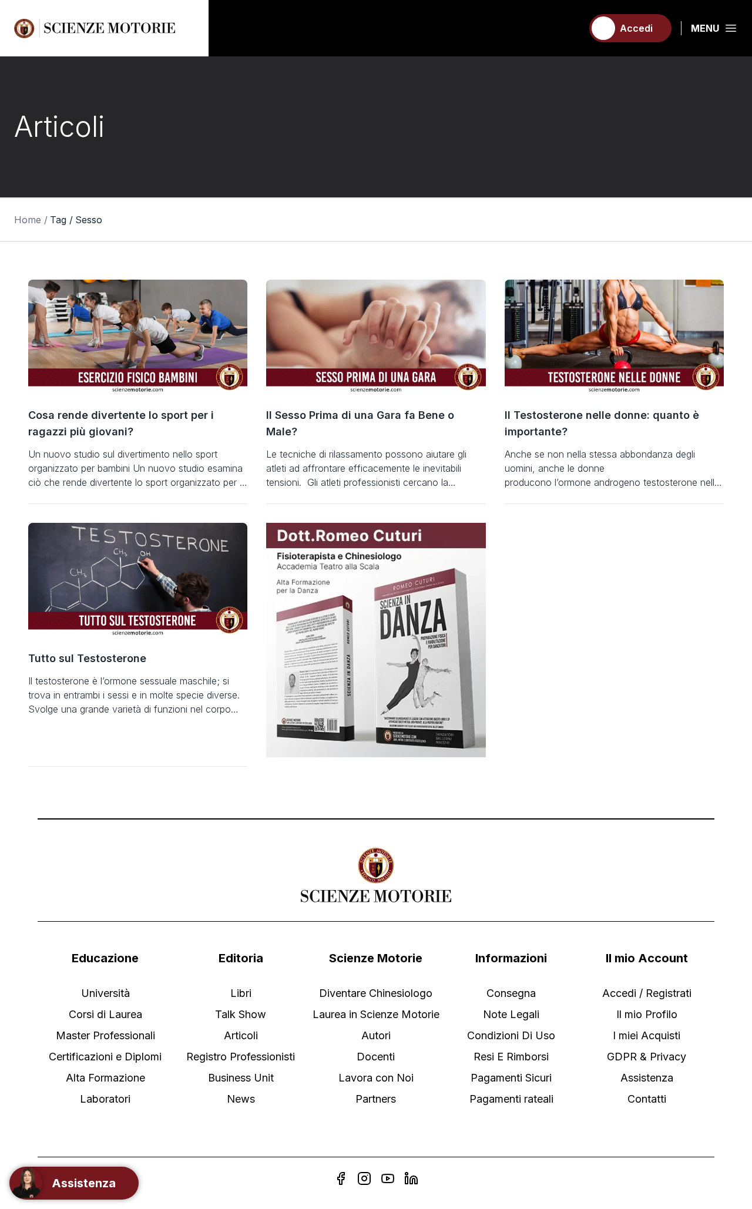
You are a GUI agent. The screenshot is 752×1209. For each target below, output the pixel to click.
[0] (568, 28)
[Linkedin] (411, 1178)
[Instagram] (364, 1178)
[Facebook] (341, 1178)
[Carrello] (568, 28)
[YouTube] (388, 1178)
